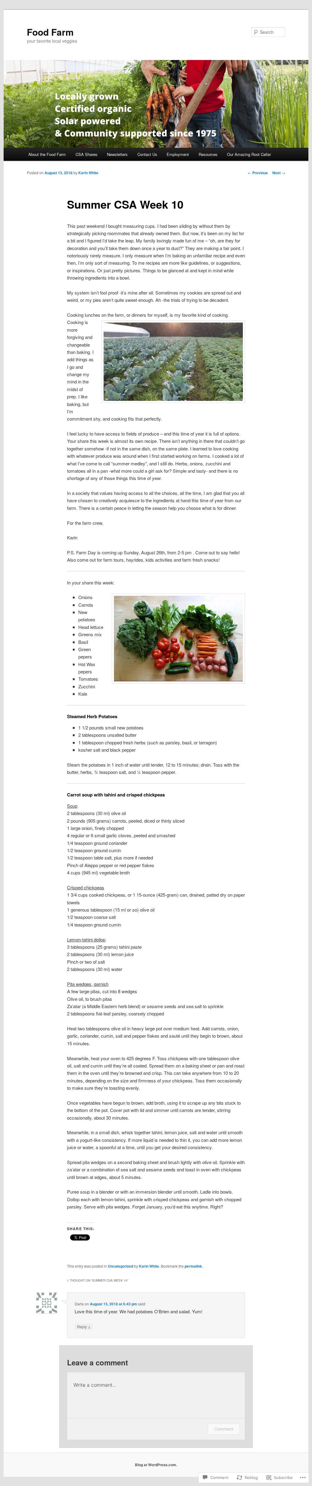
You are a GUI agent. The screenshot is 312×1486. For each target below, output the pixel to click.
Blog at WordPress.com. (156, 1464)
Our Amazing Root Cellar (249, 154)
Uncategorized (120, 1266)
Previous (258, 172)
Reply (83, 1326)
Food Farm (50, 31)
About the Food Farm (47, 154)
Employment (178, 154)
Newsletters (117, 154)
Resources (208, 154)
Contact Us (147, 154)
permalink (193, 1266)
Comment (223, 1428)
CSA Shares (87, 154)
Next (278, 172)
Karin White (88, 172)
